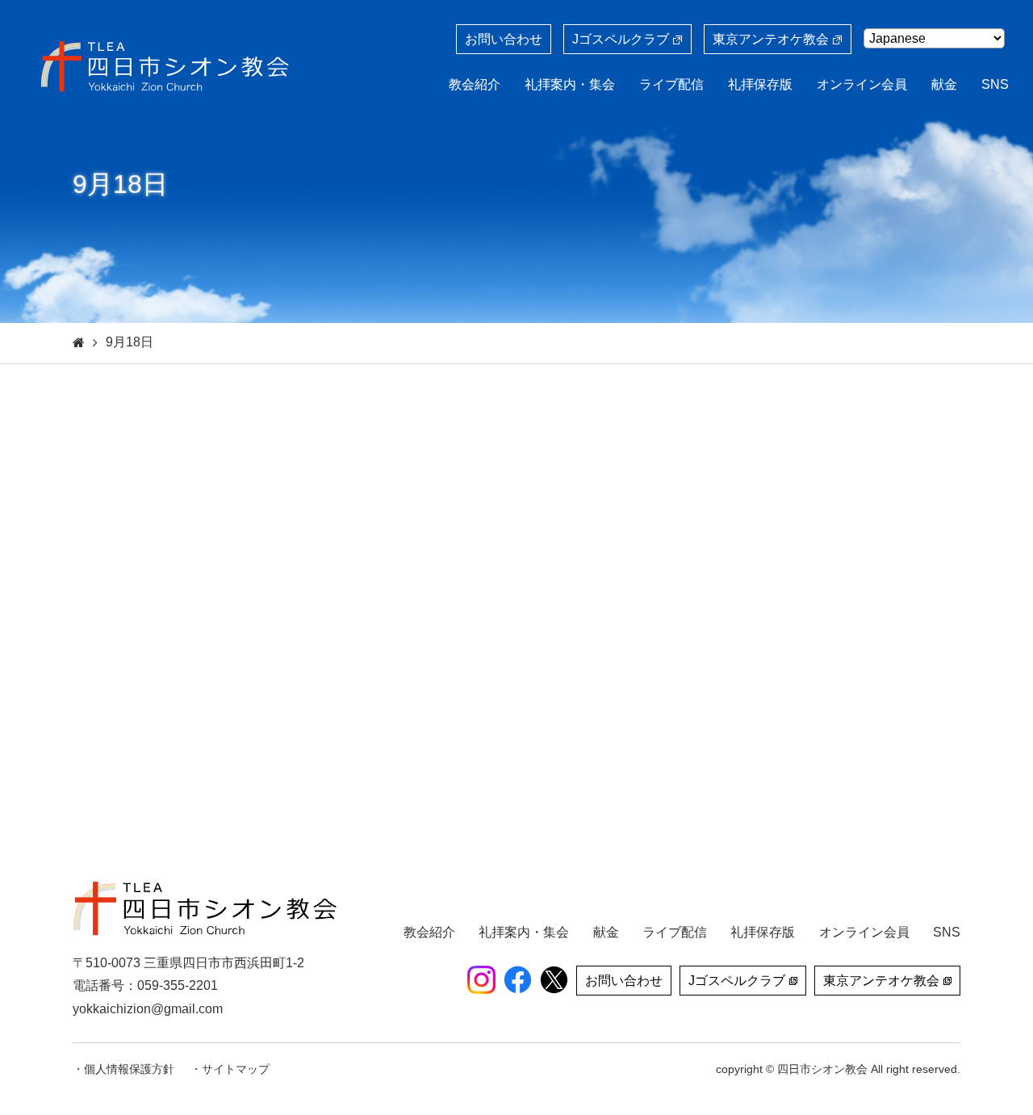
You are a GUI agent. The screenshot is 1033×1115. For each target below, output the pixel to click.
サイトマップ (236, 1069)
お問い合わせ (503, 39)
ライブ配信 (671, 84)
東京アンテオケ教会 (771, 39)
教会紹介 (474, 84)
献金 (944, 84)
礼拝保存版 (760, 84)
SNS (995, 84)
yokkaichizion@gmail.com (148, 1009)
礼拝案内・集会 (570, 84)
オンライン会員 (862, 84)
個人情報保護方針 (129, 1069)
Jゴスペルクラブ (620, 39)
